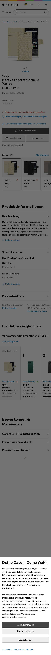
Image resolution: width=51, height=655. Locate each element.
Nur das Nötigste (25, 631)
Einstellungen (25, 640)
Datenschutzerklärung (23, 649)
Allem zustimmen (25, 624)
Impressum (6, 649)
